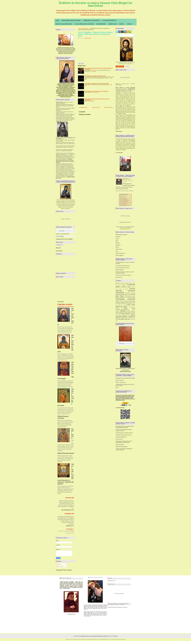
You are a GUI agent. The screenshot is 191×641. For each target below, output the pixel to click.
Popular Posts (120, 66)
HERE (131, 226)
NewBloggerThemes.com (105, 639)
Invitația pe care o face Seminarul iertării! (125, 378)
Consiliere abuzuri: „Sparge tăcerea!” (124, 432)
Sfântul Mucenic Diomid (65, 453)
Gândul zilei (112, 24)
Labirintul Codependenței (121, 446)
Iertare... (117, 238)
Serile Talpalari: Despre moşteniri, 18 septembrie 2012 (95, 75)
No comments (88, 38)
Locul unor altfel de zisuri (84, 24)
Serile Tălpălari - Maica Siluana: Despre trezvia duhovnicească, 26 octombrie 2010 (95, 34)
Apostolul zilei (69, 498)
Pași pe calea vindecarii (64, 24)
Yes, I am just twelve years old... (123, 265)
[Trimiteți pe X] (81, 63)
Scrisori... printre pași (120, 382)
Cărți (120, 285)
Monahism (123, 311)
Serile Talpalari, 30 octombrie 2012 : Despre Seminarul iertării (97, 83)
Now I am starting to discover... (123, 267)
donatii (133, 296)
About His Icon (119, 277)
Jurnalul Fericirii (65, 588)
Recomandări (101, 24)
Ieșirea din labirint (120, 444)
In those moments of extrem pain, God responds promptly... (125, 272)
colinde (123, 285)
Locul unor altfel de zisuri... (125, 306)
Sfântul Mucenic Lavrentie (63, 417)
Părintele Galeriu (127, 312)
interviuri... (127, 301)
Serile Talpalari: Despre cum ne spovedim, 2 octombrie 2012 (96, 91)
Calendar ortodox (64, 304)
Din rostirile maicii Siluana (71, 20)
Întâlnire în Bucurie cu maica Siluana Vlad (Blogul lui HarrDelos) (95, 4)
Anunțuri (118, 283)
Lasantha (84, 639)
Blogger (116, 636)
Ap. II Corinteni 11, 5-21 (68, 510)
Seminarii (127, 315)
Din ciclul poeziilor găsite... (122, 294)
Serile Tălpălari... (85, 28)
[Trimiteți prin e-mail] (78, 63)
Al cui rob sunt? (119, 439)
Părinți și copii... (119, 249)
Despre (122, 24)
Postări (59, 564)
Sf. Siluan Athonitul (109, 20)
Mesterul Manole (120, 269)
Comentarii (60, 566)
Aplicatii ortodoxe (124, 283)
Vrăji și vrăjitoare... (120, 255)
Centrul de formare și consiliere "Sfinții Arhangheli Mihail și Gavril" (125, 427)
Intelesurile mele (123, 300)
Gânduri (117, 300)
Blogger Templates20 (121, 639)
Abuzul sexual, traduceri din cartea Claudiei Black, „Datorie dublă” (124, 442)
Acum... (117, 387)
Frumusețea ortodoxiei (91, 20)
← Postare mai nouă (82, 107)
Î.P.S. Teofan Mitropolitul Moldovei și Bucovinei (125, 302)
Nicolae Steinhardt (119, 312)
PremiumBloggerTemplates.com (92, 639)
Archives (127, 66)
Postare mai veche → (108, 107)
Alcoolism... (118, 236)
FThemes (72, 639)
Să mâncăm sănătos (120, 315)
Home (57, 20)
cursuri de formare (123, 289)
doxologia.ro (70, 529)
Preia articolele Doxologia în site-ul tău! (66, 532)
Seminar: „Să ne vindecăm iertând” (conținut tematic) (124, 430)
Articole (130, 283)
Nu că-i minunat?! (120, 380)
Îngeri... (117, 240)
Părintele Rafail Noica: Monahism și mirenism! (117, 607)
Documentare (129, 296)
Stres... (117, 251)
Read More (94, 71)
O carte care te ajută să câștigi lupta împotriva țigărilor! (124, 449)
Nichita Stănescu (131, 311)
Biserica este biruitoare (125, 371)
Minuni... (117, 247)
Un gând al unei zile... (125, 319)
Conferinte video (125, 287)
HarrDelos (127, 178)
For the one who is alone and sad (123, 275)
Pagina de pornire (95, 107)
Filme (134, 297)
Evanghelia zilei (69, 514)
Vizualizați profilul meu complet (125, 190)
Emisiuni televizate (127, 297)
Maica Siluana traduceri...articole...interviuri (125, 309)
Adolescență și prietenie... (122, 234)
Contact (129, 24)
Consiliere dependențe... (121, 437)
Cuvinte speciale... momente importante (125, 291)
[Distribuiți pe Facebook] (83, 63)
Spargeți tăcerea (124, 317)
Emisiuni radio (119, 297)
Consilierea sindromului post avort (124, 435)
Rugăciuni (133, 313)
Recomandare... (126, 313)
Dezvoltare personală (130, 293)
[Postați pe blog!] (80, 63)
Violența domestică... (120, 253)
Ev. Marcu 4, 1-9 (70, 525)
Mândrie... (118, 243)
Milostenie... (118, 245)
